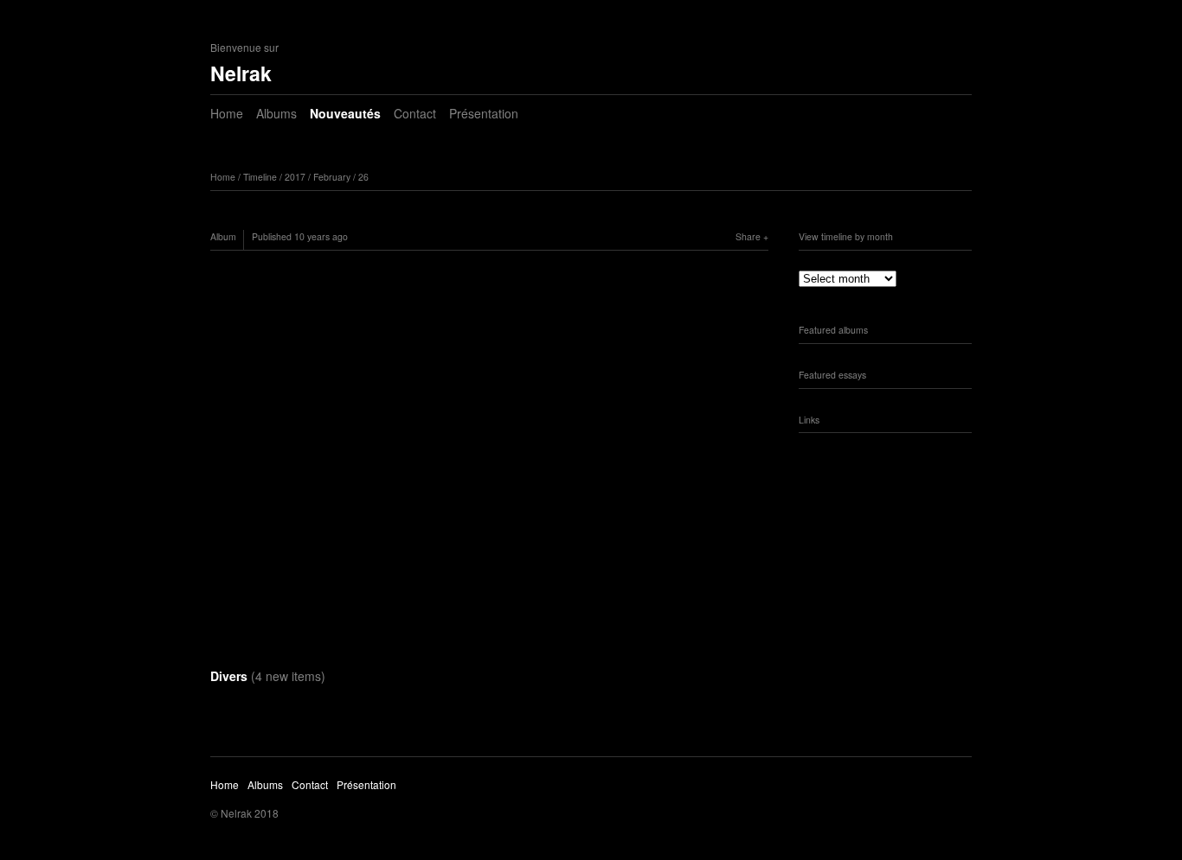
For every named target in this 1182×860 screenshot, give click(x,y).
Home (226, 113)
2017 (295, 176)
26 (363, 176)
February (331, 176)
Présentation (483, 113)
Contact (415, 113)
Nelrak (241, 73)
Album (223, 236)
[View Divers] (489, 459)
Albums (276, 113)
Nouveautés (345, 113)
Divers (267, 676)
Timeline (260, 176)
